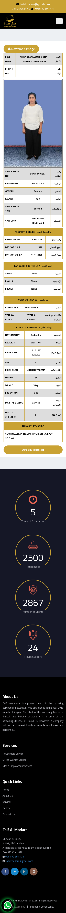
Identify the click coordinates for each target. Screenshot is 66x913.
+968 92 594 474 (14, 856)
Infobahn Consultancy (42, 907)
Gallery (6, 808)
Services (7, 802)
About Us (8, 795)
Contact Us (9, 814)
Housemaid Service (13, 753)
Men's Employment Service (17, 766)
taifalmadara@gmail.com (35, 4)
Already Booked (33, 450)
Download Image (22, 49)
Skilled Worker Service (14, 759)
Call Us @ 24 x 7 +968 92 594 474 (33, 8)
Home (6, 789)
